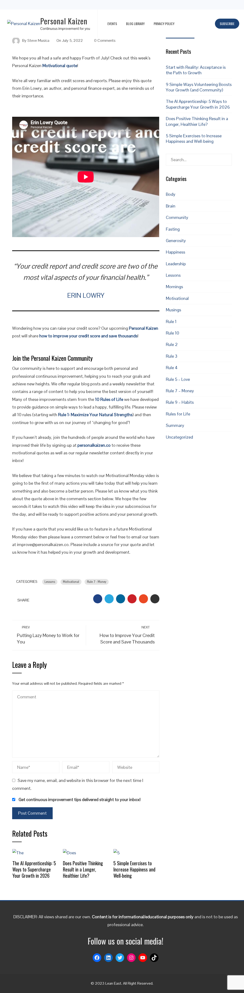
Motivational (71, 582)
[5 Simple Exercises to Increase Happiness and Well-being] (116, 852)
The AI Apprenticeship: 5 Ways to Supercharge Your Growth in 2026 (34, 869)
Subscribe (227, 23)
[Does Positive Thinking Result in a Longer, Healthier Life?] (69, 852)
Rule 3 (171, 356)
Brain (170, 206)
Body (170, 194)
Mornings (174, 286)
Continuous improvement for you (65, 28)
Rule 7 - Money (96, 582)
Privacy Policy (164, 23)
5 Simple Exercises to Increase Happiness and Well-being (134, 869)
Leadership (176, 263)
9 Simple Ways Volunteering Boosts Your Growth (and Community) (199, 87)
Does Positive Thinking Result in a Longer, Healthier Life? (83, 869)
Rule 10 (172, 333)
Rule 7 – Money (180, 390)
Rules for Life (178, 414)
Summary (175, 425)
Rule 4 (172, 367)
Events (112, 23)
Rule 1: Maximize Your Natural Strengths (95, 414)
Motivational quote (59, 65)
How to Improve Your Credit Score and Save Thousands (127, 635)
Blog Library (135, 23)
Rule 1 (171, 321)
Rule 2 (172, 344)
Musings (173, 310)
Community (177, 217)
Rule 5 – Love (178, 379)
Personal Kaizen (63, 21)
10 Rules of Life (109, 399)
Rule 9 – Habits (180, 402)
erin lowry (85, 296)
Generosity (176, 240)
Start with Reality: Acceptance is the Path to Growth (196, 69)
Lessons (50, 582)
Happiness (175, 252)
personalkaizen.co (94, 445)
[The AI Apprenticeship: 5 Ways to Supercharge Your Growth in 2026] (18, 852)
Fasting (173, 229)
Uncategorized (179, 437)
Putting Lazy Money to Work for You (48, 635)
